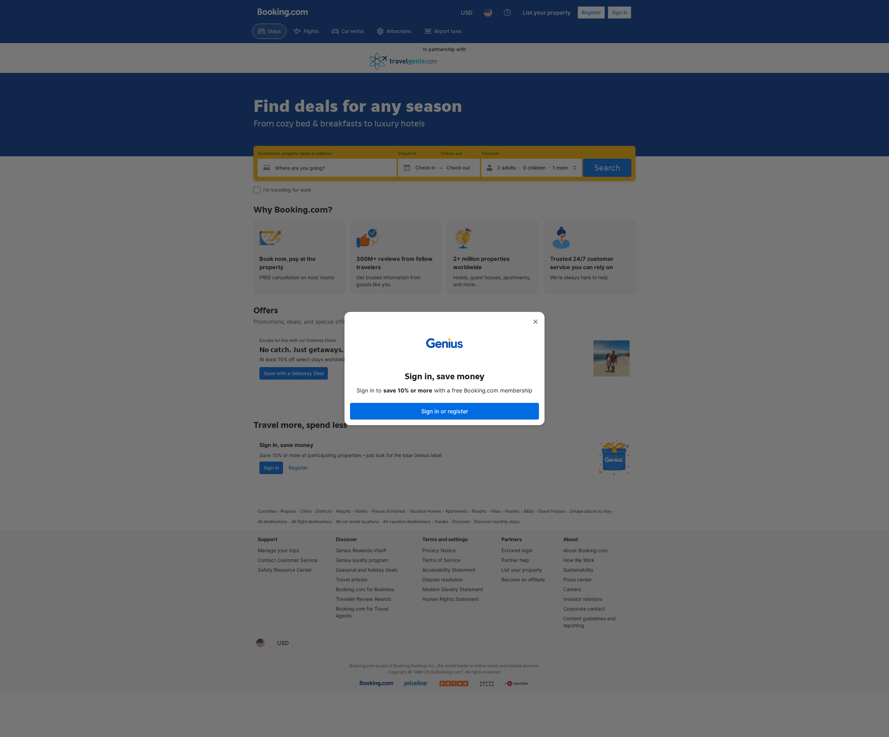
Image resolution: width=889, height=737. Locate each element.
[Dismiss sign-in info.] (535, 321)
